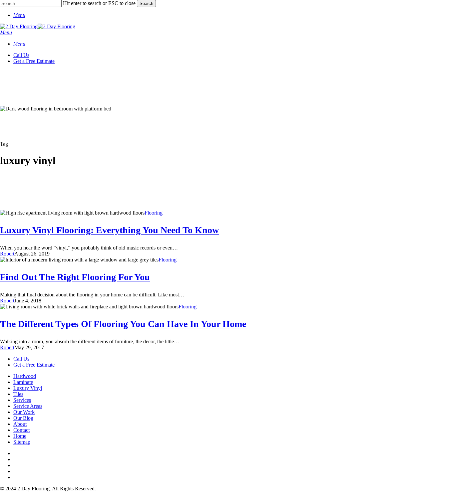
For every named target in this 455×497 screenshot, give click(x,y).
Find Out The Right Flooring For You (75, 277)
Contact (21, 430)
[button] (19, 15)
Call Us (21, 359)
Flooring (154, 213)
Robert (7, 253)
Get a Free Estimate (34, 365)
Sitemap (21, 442)
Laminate (23, 382)
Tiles (18, 394)
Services (22, 400)
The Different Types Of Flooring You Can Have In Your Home (123, 324)
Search (146, 3)
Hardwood (24, 376)
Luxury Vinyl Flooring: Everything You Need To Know (109, 230)
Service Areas (27, 406)
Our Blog (23, 418)
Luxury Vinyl (27, 388)
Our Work (24, 412)
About (20, 424)
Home (19, 436)
